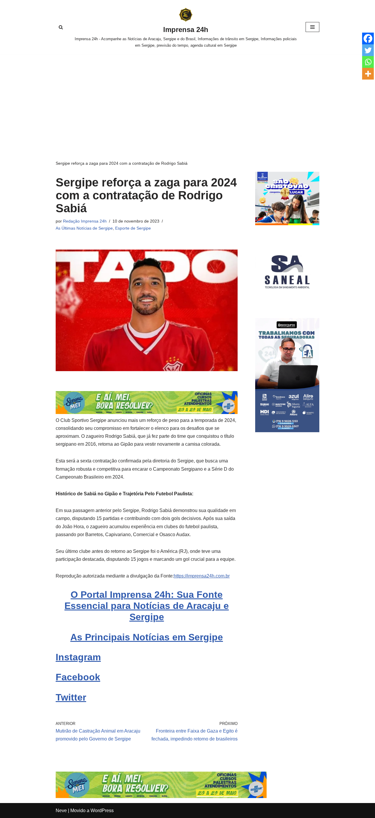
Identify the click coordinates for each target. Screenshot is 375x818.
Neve (61, 810)
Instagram (78, 657)
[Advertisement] (187, 98)
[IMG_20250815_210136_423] (287, 430)
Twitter (71, 697)
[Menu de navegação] (312, 27)
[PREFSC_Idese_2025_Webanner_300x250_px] (287, 223)
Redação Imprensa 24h (85, 221)
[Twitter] (368, 50)
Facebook (78, 677)
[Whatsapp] (368, 62)
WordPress (102, 810)
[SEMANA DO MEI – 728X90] (147, 412)
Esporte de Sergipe (133, 228)
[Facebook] (368, 38)
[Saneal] (287, 302)
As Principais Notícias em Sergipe (146, 637)
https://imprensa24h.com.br (202, 575)
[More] (368, 74)
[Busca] (61, 27)
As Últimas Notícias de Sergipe (84, 228)
